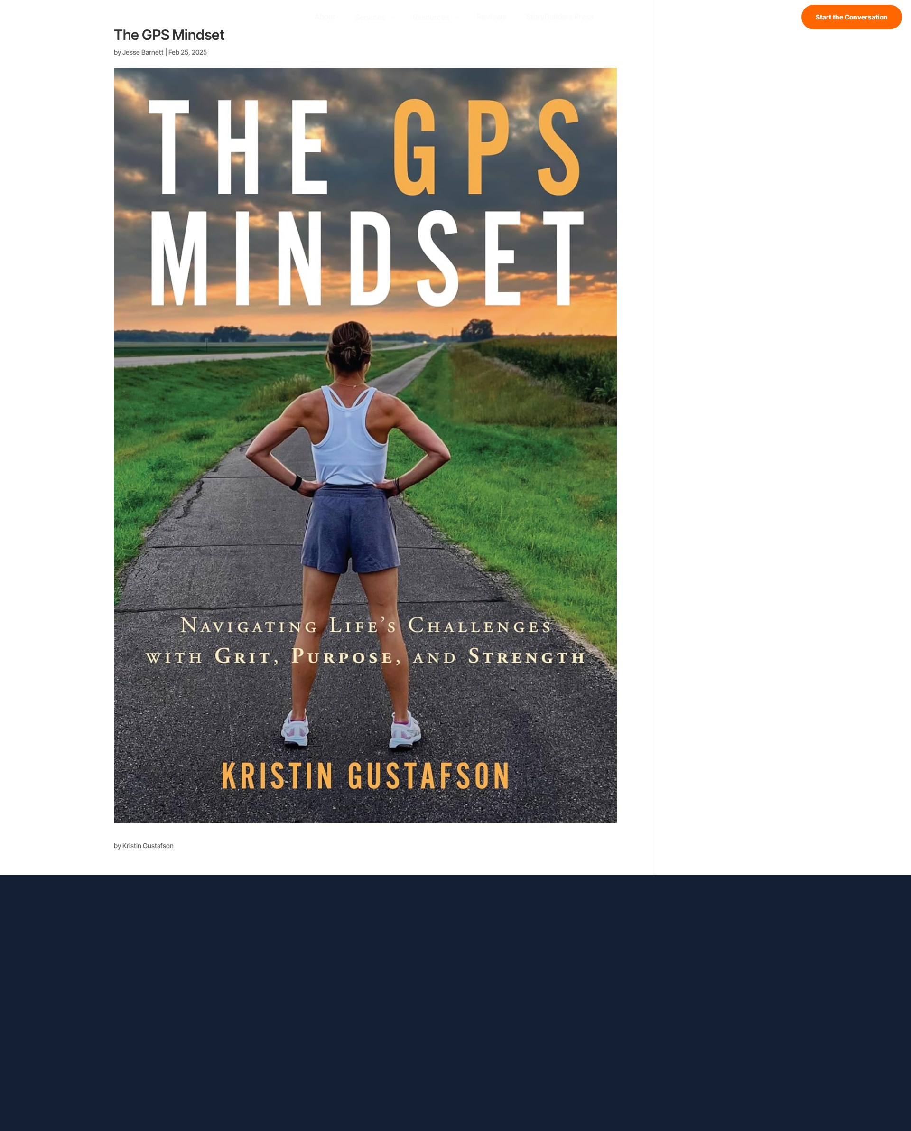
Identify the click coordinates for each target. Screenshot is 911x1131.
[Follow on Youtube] (178, 955)
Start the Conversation (852, 16)
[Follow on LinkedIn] (159, 955)
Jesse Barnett (143, 51)
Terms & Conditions (551, 1099)
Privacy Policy (491, 1099)
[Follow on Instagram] (140, 955)
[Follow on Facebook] (121, 955)
